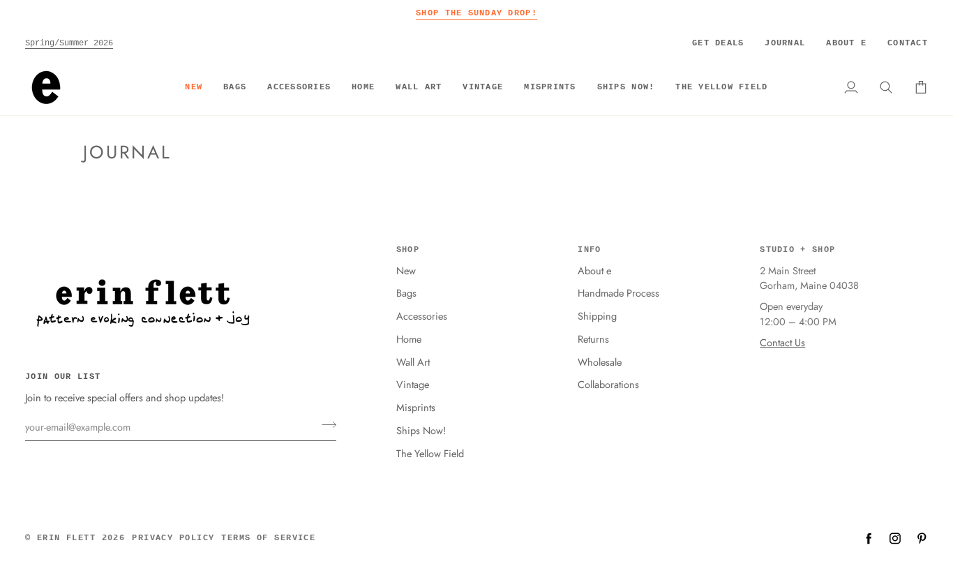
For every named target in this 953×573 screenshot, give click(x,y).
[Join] (324, 425)
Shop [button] (407, 250)
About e (594, 270)
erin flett (66, 538)
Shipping (597, 315)
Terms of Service (268, 538)
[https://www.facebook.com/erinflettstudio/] (868, 538)
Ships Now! (421, 430)
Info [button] (589, 250)
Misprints (415, 407)
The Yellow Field (430, 453)
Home (408, 339)
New (406, 270)
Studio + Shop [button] (797, 250)
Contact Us (782, 342)
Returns (593, 339)
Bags (406, 292)
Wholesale (600, 362)
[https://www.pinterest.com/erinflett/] (921, 538)
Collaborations (608, 384)
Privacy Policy (173, 538)
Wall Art (413, 362)
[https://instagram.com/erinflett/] (895, 538)
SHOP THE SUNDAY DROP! (476, 12)
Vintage (412, 384)
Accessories (421, 315)
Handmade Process (618, 292)
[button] (235, 87)
